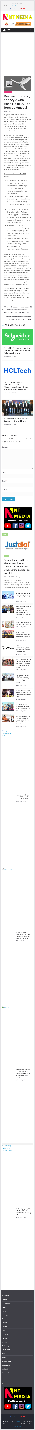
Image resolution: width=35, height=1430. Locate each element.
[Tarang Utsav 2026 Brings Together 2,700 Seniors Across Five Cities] (8, 707)
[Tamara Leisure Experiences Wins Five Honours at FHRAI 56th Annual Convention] (8, 636)
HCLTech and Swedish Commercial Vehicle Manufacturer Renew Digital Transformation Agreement (16, 386)
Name (5, 472)
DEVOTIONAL (6, 1303)
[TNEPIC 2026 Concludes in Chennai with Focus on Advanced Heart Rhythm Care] (8, 695)
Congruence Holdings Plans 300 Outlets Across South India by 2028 (23, 797)
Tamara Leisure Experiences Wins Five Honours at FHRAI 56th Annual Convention (23, 635)
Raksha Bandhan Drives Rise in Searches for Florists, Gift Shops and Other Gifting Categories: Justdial (17, 566)
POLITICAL (5, 1334)
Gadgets (4, 1323)
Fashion (4, 1311)
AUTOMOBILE (6, 1296)
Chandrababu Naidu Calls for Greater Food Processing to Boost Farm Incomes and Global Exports (23, 679)
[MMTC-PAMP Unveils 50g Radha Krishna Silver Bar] (8, 624)
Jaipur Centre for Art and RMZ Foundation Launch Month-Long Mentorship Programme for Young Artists (23, 663)
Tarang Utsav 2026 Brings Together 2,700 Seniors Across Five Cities (23, 706)
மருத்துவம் (5, 1369)
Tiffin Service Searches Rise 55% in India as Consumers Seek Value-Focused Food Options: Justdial (23, 1073)
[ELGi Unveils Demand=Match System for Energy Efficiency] (17, 401)
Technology (8, 92)
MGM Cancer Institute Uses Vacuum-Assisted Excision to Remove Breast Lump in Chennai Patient (19, 6)
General (6, 556)
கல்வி (3, 1353)
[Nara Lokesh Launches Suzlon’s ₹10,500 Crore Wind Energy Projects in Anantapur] (8, 597)
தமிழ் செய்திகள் (6, 1361)
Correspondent (20, 577)
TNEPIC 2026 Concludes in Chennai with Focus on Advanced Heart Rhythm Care (23, 693)
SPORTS (4, 1342)
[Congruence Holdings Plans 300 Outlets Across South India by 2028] (8, 798)
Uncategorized (6, 1350)
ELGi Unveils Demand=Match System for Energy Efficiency (16, 419)
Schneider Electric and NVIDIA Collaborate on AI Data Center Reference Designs (17, 350)
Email (4, 481)
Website (5, 490)
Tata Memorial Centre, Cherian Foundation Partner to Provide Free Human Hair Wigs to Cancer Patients (23, 720)
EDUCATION (6, 1307)
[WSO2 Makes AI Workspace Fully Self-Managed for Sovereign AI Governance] (8, 650)
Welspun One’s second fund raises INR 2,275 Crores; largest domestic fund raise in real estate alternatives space (18, 309)
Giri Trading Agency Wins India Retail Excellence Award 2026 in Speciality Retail (23, 1212)
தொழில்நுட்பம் (6, 1365)
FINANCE (5, 1315)
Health (4, 1330)
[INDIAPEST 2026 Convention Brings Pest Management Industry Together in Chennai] (8, 936)
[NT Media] (4, 30)
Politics (4, 1338)
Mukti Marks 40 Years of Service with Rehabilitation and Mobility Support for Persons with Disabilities (23, 610)
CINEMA (4, 1299)
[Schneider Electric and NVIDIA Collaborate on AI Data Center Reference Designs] (17, 331)
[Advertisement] (17, 56)
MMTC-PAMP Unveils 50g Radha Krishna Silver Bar (23, 623)
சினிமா (4, 1357)
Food (3, 1319)
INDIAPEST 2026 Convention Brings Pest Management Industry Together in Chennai (23, 935)
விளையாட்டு (5, 1373)
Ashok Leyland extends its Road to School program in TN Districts (18, 318)
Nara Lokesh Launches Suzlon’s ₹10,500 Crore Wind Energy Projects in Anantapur (23, 596)
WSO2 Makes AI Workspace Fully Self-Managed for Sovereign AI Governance (23, 648)
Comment (6, 447)
